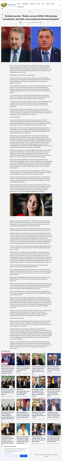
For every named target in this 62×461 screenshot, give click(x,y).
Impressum (54, 454)
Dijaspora (32, 3)
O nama (36, 454)
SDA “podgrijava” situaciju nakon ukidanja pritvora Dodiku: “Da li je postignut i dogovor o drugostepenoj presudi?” (38, 392)
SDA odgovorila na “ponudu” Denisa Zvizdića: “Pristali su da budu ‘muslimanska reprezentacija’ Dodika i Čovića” (53, 392)
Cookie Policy (9, 452)
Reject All (16, 455)
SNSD (40, 22)
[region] (15, 451)
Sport (43, 3)
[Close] (28, 445)
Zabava (48, 3)
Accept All (24, 455)
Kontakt (46, 456)
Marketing (41, 454)
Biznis (53, 3)
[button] (60, 5)
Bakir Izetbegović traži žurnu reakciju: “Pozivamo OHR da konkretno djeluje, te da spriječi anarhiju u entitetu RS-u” (38, 370)
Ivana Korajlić (34, 22)
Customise (8, 455)
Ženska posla (21, 6)
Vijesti (19, 3)
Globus (38, 3)
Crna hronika (25, 3)
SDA (38, 22)
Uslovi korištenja (47, 454)
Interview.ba (31, 75)
